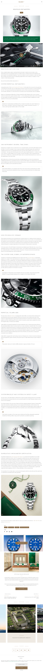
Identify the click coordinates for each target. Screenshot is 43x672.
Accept (21, 667)
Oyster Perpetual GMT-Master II (17, 87)
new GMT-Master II (31, 257)
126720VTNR (17, 527)
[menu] (1, 2)
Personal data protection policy (14, 661)
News (21, 12)
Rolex (6, 527)
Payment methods (21, 656)
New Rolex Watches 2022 (24, 527)
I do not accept (21, 664)
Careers (21, 658)
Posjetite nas (21, 588)
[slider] (16, 65)
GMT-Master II (12, 315)
